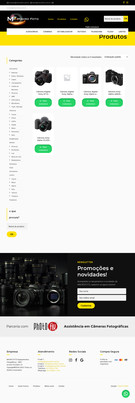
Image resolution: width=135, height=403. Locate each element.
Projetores (13, 200)
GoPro (13, 121)
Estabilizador (64, 32)
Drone (13, 118)
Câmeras (47, 32)
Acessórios (32, 32)
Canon (13, 114)
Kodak (13, 125)
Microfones (15, 103)
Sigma (13, 186)
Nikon (13, 128)
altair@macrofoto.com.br (41, 3)
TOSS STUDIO (122, 386)
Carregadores (16, 83)
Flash (110, 32)
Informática (15, 100)
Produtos (61, 19)
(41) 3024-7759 (52, 368)
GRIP (13, 96)
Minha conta (49, 386)
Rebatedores (16, 160)
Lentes (122, 32)
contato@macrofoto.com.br (18, 3)
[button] (126, 394)
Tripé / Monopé (16, 107)
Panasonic (15, 132)
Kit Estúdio (15, 150)
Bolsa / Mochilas (17, 76)
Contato (73, 19)
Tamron (14, 193)
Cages (13, 79)
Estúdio (82, 32)
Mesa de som (16, 157)
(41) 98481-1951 (53, 370)
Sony (13, 135)
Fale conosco (43, 102)
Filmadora (96, 32)
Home (51, 19)
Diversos (14, 93)
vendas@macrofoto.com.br (16, 8)
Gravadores (13, 171)
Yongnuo (14, 196)
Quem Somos (23, 386)
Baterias (14, 73)
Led (12, 153)
